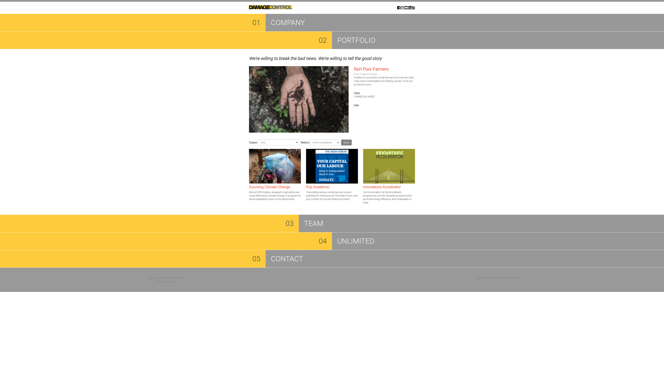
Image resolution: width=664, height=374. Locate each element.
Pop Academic (318, 187)
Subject (253, 142)
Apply (346, 142)
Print (356, 74)
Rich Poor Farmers (371, 69)
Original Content (368, 74)
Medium (305, 142)
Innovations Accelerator (382, 187)
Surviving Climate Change (269, 187)
